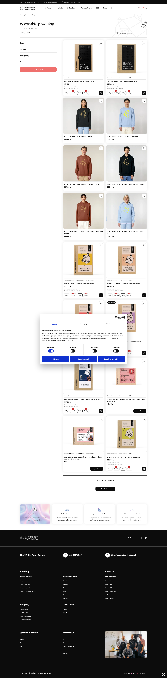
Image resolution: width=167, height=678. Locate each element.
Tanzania (65, 584)
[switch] (72, 351)
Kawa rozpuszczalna (25, 616)
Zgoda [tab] (54, 324)
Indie (64, 591)
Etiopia (65, 588)
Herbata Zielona (109, 588)
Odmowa (56, 359)
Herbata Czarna (109, 581)
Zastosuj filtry (38, 69)
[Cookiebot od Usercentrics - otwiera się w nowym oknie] (116, 317)
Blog (21, 646)
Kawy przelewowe (25, 584)
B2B (64, 639)
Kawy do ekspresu (25, 581)
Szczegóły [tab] (83, 324)
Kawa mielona (24, 613)
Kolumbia (65, 598)
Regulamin (66, 643)
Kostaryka (65, 595)
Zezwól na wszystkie (111, 359)
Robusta (65, 613)
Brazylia (65, 581)
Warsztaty (22, 639)
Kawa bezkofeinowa (25, 620)
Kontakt (65, 653)
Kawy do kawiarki (25, 588)
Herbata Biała (108, 584)
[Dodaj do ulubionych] (101, 43)
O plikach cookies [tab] (112, 324)
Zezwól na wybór (83, 359)
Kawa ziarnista (24, 609)
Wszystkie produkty (37, 24)
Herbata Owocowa (110, 591)
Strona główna (24, 15)
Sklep (33, 15)
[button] (131, 33)
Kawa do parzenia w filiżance (28, 591)
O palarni (22, 643)
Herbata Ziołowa (109, 598)
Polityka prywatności (68, 646)
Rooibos (107, 595)
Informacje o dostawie (69, 650)
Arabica (65, 609)
